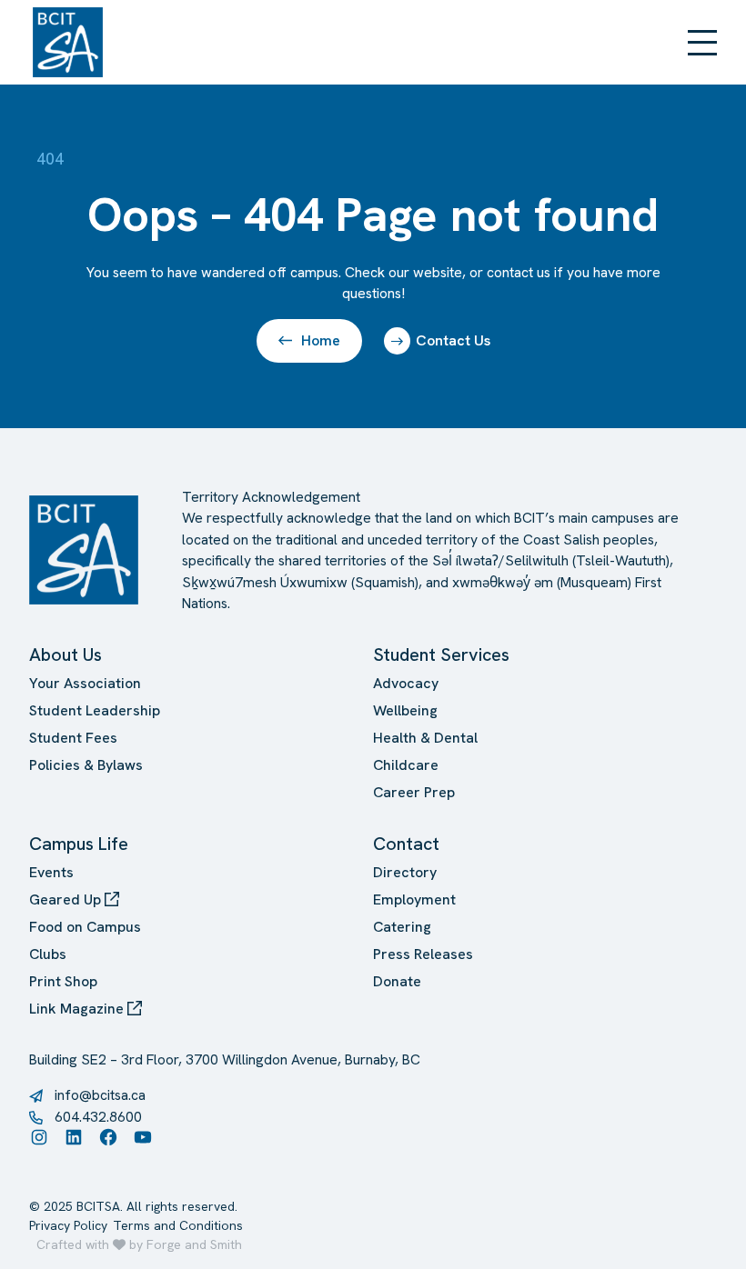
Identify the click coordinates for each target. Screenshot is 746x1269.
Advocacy (406, 683)
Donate (397, 981)
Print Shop (63, 981)
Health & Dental (425, 737)
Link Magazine (78, 1008)
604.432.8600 (98, 1116)
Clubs (47, 954)
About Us (65, 654)
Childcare (406, 764)
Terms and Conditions (178, 1225)
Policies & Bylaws (86, 764)
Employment (414, 899)
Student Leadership (94, 710)
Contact (406, 843)
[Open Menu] (702, 43)
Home (320, 340)
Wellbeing (405, 710)
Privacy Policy (68, 1225)
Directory (405, 872)
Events (51, 872)
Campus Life (78, 843)
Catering (402, 926)
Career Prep (414, 792)
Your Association (85, 683)
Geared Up (67, 899)
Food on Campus (85, 926)
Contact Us (453, 340)
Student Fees (73, 737)
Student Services (441, 654)
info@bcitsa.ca (100, 1094)
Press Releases (423, 954)
